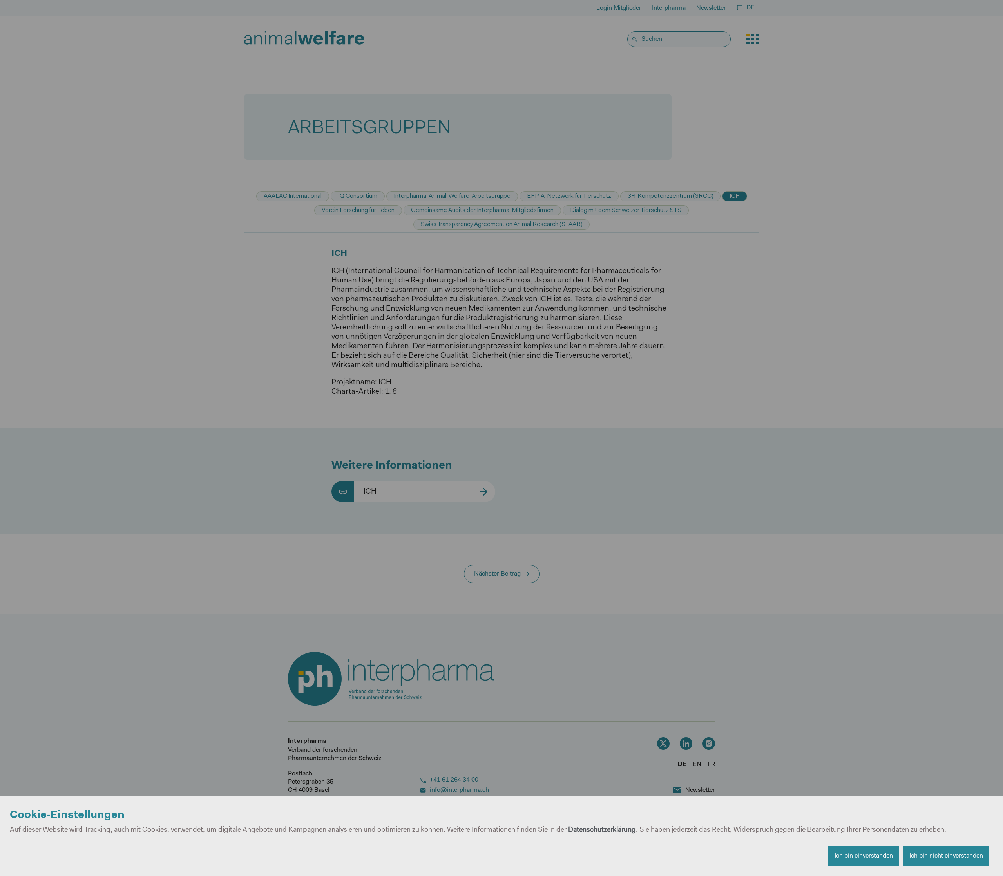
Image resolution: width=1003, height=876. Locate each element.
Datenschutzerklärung (602, 830)
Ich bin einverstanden (864, 856)
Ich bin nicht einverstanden (946, 856)
